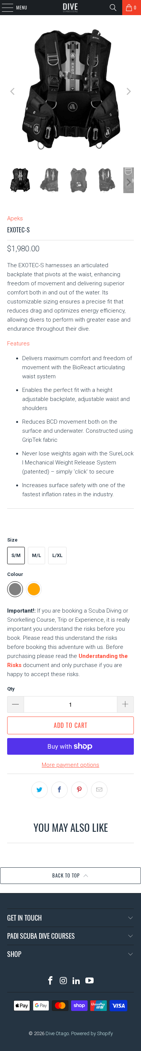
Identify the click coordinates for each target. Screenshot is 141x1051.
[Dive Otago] (70, 7)
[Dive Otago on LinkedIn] (76, 981)
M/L (36, 555)
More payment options (70, 765)
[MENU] (3, 7)
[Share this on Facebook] (59, 790)
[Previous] (13, 91)
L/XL (57, 555)
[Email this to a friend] (99, 790)
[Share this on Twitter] (39, 790)
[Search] (113, 7)
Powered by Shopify (92, 1033)
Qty (11, 689)
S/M (16, 555)
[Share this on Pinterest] (79, 790)
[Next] (128, 91)
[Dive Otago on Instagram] (63, 981)
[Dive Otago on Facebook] (50, 981)
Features (18, 343)
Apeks (15, 218)
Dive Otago (57, 1033)
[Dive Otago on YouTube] (90, 981)
